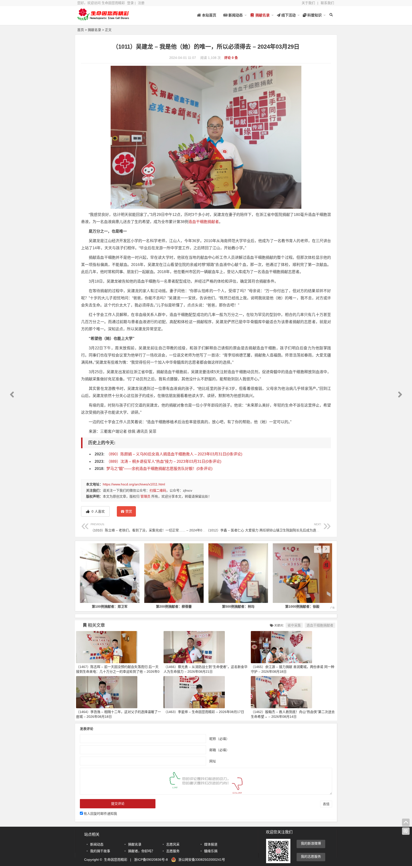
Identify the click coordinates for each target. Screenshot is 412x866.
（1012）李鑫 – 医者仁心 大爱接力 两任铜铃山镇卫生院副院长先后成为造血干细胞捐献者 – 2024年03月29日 (287, 527)
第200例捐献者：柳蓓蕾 (157, 606)
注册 (141, 3)
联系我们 (327, 3)
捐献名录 (262, 15)
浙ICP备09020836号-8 (151, 859)
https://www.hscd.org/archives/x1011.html (134, 484)
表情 (326, 804)
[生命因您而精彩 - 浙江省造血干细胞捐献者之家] (103, 18)
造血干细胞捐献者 (203, 222)
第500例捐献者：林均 (222, 606)
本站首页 (208, 15)
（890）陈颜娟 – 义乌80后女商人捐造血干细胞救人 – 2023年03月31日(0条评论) (174, 454)
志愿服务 (173, 851)
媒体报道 (210, 844)
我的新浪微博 (311, 843)
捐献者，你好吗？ (141, 851)
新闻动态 (235, 15)
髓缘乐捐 (210, 851)
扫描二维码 (157, 490)
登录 (130, 3)
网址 (212, 761)
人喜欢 (98, 511)
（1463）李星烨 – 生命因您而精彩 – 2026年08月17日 (204, 712)
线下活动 (288, 15)
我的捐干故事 (100, 851)
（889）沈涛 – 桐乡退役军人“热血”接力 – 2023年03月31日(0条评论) (163, 461)
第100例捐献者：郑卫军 (93, 606)
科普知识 (314, 15)
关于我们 (308, 3)
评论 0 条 (231, 58)
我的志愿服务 (311, 856)
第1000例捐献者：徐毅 (286, 606)
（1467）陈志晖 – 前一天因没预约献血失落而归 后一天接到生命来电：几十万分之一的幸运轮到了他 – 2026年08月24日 (118, 671)
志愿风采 (173, 844)
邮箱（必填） (219, 750)
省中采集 (294, 625)
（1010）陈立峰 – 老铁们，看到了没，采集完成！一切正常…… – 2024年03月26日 (153, 527)
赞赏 (128, 511)
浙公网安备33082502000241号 (201, 859)
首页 (80, 30)
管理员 (145, 496)
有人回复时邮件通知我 (100, 813)
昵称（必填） (219, 739)
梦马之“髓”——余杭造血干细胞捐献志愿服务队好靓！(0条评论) (159, 469)
